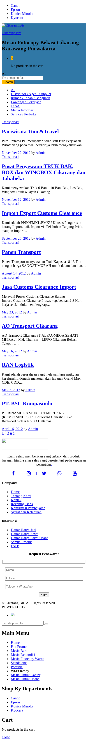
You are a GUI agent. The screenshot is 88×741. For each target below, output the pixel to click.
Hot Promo (19, 647)
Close (6, 737)
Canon (15, 5)
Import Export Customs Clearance (42, 213)
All (13, 90)
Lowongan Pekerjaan (26, 102)
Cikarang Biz (11, 33)
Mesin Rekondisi (23, 655)
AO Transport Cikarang (30, 326)
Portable (17, 667)
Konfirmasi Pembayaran (28, 508)
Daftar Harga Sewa (24, 534)
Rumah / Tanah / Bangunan (30, 98)
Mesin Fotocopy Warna (27, 659)
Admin (41, 153)
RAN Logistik (18, 365)
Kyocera (17, 18)
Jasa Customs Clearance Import (39, 287)
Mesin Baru (19, 651)
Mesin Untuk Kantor (25, 675)
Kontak (16, 500)
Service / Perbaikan (24, 114)
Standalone (19, 663)
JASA (15, 106)
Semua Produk (21, 542)
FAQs (15, 546)
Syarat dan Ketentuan (26, 512)
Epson (15, 9)
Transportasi (10, 122)
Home (15, 492)
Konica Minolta (22, 14)
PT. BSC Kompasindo (27, 403)
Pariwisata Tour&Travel (30, 131)
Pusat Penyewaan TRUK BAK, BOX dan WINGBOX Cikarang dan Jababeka (43, 172)
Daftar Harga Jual (23, 530)
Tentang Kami (21, 496)
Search (8, 82)
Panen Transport (21, 252)
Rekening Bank (22, 504)
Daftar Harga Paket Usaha (29, 538)
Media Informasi (22, 110)
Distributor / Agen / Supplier (31, 94)
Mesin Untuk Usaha (25, 679)
